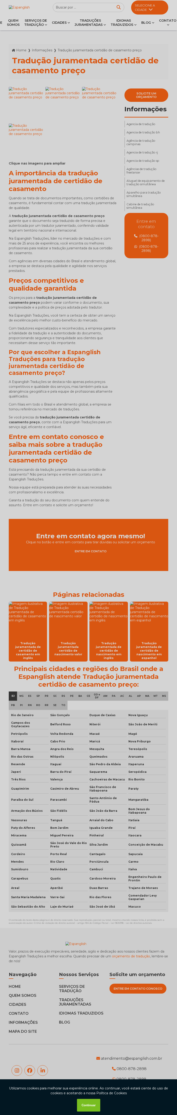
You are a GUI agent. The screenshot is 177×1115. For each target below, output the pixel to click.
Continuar (89, 1105)
